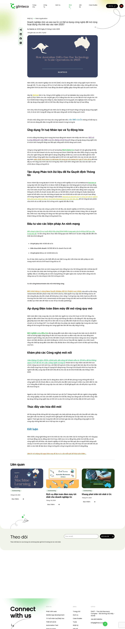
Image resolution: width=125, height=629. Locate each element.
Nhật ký (70, 6)
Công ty (45, 6)
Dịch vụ (75, 615)
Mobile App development (55, 615)
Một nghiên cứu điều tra (37, 333)
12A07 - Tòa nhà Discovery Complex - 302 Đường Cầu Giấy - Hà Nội (103, 613)
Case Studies (93, 5)
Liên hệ (80, 6)
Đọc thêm (15, 499)
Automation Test (52, 625)
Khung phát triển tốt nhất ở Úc (97, 494)
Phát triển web (51, 611)
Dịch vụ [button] (58, 5)
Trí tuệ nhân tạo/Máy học (55, 618)
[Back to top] (105, 624)
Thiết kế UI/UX (51, 622)
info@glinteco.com (97, 623)
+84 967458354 (96, 619)
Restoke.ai (92, 183)
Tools (75, 622)
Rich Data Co (68, 150)
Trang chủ (34, 6)
